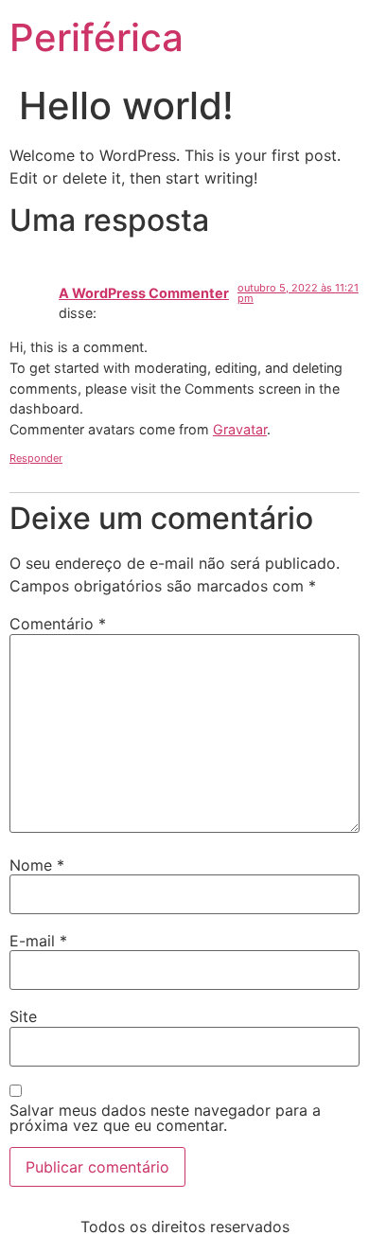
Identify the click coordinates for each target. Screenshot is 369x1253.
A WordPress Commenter (144, 293)
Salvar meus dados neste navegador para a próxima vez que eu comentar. (165, 1118)
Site (23, 1016)
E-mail (38, 940)
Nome (36, 865)
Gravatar (240, 429)
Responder (35, 458)
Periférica (96, 37)
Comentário (57, 623)
